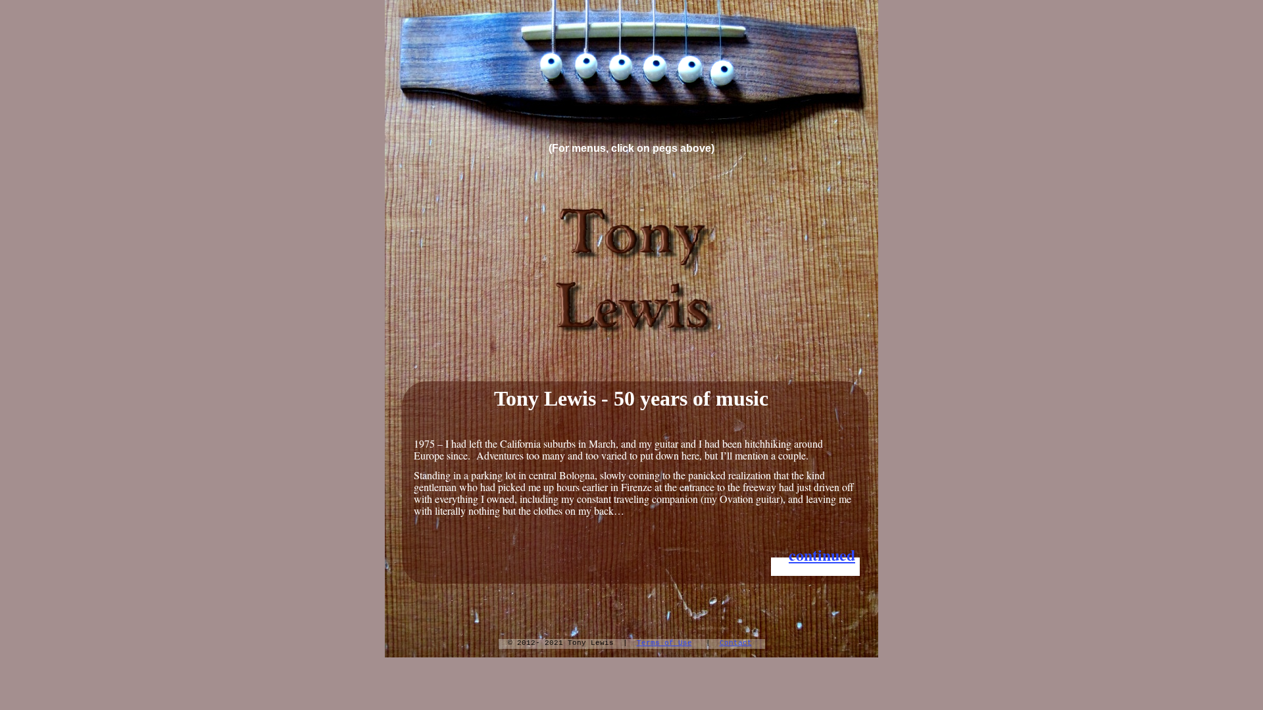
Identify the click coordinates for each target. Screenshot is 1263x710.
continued (822, 554)
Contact (736, 643)
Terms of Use (664, 643)
